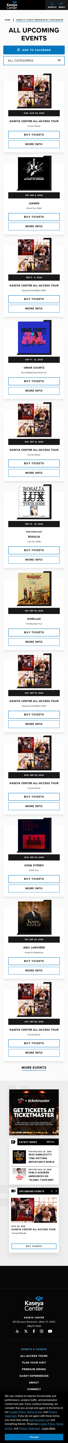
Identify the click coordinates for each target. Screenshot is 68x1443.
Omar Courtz (34, 367)
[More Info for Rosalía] (34, 502)
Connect (34, 1389)
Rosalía (34, 536)
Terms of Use (34, 1412)
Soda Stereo (34, 865)
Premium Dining (34, 1369)
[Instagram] (41, 1331)
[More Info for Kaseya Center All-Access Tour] (34, 91)
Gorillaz (34, 619)
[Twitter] (26, 1331)
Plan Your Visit (34, 1362)
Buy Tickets (34, 134)
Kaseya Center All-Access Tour (34, 121)
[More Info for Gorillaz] (34, 588)
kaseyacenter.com (39, 1420)
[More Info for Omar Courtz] (34, 337)
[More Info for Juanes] (34, 173)
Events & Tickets (34, 1349)
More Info (34, 144)
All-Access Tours (34, 1356)
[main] (34, 638)
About (34, 1382)
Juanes (34, 203)
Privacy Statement (29, 1428)
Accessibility (17, 1331)
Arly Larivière (34, 947)
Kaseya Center (12, 5)
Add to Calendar (36, 50)
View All (50, 1141)
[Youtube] (50, 1331)
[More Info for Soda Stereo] (34, 835)
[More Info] (34, 1221)
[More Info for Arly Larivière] (34, 917)
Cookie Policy (17, 1412)
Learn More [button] (48, 1428)
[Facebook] (34, 1331)
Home (7, 20)
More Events (34, 1068)
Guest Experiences (34, 1376)
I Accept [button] (34, 1437)
